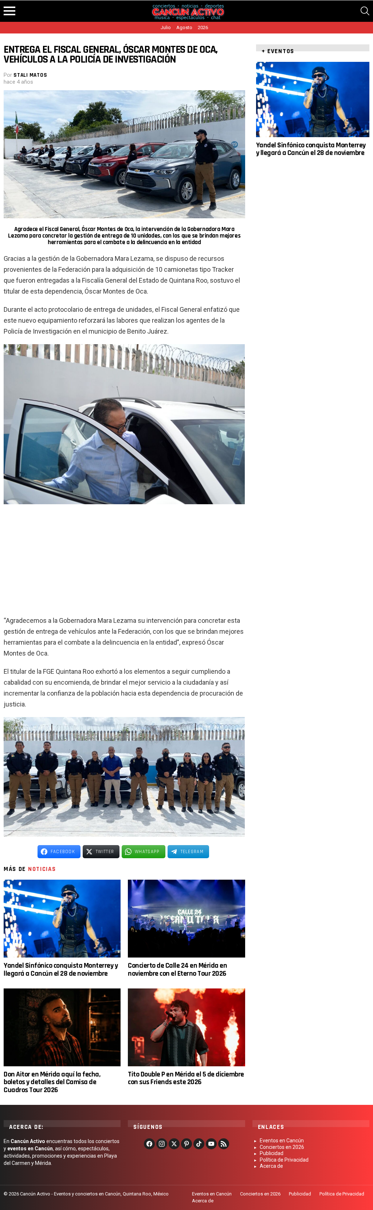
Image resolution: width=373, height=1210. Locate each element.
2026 (203, 27)
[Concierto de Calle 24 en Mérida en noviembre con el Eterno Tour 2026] (186, 919)
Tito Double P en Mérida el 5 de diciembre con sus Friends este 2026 (186, 1078)
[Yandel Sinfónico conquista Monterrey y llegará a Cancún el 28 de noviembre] (62, 919)
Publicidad (271, 1153)
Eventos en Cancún (282, 1140)
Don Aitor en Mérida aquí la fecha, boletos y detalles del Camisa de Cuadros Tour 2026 (52, 1082)
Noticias (42, 869)
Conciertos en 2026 (282, 1147)
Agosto (184, 27)
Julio (166, 27)
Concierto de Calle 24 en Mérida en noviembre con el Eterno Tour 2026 (177, 969)
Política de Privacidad (284, 1160)
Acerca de (271, 1166)
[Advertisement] (124, 562)
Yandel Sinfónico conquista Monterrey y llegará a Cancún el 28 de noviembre (61, 969)
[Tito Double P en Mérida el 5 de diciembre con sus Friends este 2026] (186, 1027)
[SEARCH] (365, 11)
